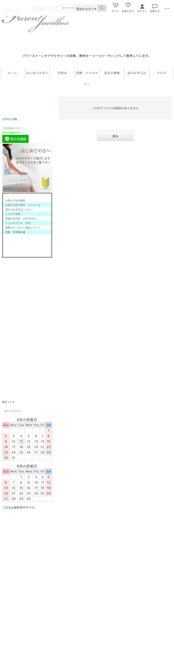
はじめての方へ (37, 73)
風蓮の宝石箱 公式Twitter (20, 218)
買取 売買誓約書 (14, 232)
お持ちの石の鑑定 (14, 200)
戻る (115, 136)
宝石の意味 (112, 73)
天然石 (62, 73)
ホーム (12, 73)
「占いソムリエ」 (12, 410)
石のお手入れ (136, 73)
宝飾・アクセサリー (87, 78)
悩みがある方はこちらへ (18, 209)
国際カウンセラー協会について (21, 227)
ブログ (161, 73)
